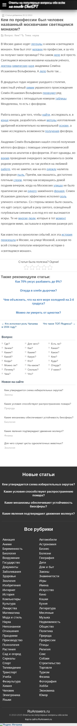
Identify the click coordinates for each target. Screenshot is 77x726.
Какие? (8, 352)
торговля (45, 667)
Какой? (8, 356)
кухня (43, 603)
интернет (9, 590)
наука (35, 35)
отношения (11, 631)
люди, (32, 218)
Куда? (54, 361)
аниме (7, 544)
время (5, 158)
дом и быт (46, 567)
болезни (45, 553)
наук (31, 65)
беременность (13, 548)
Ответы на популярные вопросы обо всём (37, 2)
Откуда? (56, 365)
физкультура (11, 681)
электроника (11, 695)
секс (42, 654)
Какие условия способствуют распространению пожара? (37, 403)
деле (57, 54)
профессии (47, 640)
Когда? (8, 361)
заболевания (12, 571)
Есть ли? (56, 343)
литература (47, 608)
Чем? (7, 373)
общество (46, 626)
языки (7, 699)
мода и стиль (12, 617)
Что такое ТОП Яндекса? (59, 323)
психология (11, 645)
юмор (43, 695)
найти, (46, 114)
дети (42, 562)
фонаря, (59, 191)
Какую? (32, 356)
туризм (44, 672)
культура (9, 603)
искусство (46, 590)
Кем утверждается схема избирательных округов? (33, 390)
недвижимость (49, 622)
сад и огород (12, 654)
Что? (30, 373)
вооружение (11, 558)
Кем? (18, 35)
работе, (6, 169)
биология (9, 421)
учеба (7, 676)
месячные (46, 612)
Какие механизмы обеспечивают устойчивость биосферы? (38, 417)
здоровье (9, 576)
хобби (43, 686)
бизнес (44, 548)
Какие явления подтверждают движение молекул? (34, 431)
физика (8, 435)
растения (9, 649)
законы (8, 394)
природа (9, 408)
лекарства (10, 608)
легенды (36, 44)
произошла (8, 240)
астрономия (47, 544)
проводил (49, 92)
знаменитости (49, 576)
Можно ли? (10, 365)
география (46, 558)
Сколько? (33, 369)
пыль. (21, 174)
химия (7, 686)
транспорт (10, 672)
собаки (44, 658)
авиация (9, 539)
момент (61, 218)
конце (5, 120)
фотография (47, 681)
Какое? (55, 352)
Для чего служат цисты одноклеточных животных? (33, 443)
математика (11, 612)
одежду (51, 169)
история (67, 234)
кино (42, 594)
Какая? (55, 348)
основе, (64, 125)
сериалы (9, 658)
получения (52, 131)
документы (10, 567)
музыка (44, 617)
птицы (44, 645)
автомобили (48, 539)
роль (63, 196)
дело (43, 71)
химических (20, 65)
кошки (43, 599)
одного (32, 191)
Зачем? (8, 348)
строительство (49, 663)
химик (30, 87)
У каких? (56, 369)
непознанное (12, 626)
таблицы (61, 98)
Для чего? (33, 343)
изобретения (12, 585)
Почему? (9, 369)
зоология (9, 447)
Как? (30, 348)
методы (52, 120)
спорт (7, 663)
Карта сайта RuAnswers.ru (38, 719)
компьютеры (11, 599)
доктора (6, 65)
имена (43, 585)
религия (44, 649)
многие (23, 218)
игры (42, 581)
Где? (7, 343)
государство (11, 562)
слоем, (17, 180)
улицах (58, 185)
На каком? (34, 365)
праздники (10, 635)
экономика (46, 690)
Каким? (32, 352)
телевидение (12, 667)
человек (37, 49)
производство (12, 640)
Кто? (30, 361)
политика (46, 631)
